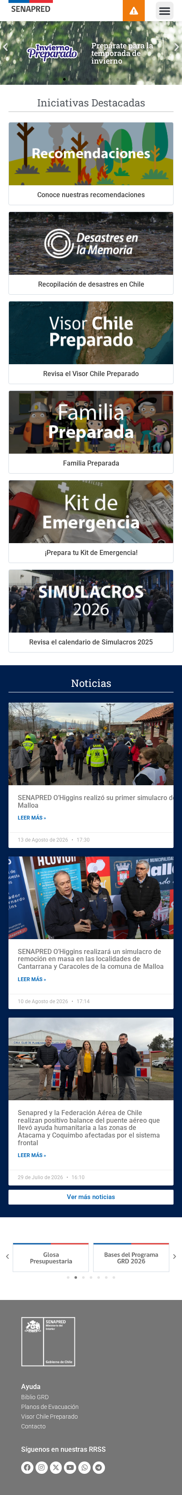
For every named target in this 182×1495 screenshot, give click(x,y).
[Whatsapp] (84, 1468)
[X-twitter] (56, 1468)
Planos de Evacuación (50, 1406)
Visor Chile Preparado (49, 1416)
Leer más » (32, 818)
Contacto (33, 1426)
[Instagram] (42, 1468)
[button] (165, 11)
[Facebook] (27, 1468)
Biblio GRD (35, 1397)
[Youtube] (70, 1468)
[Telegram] (99, 1468)
